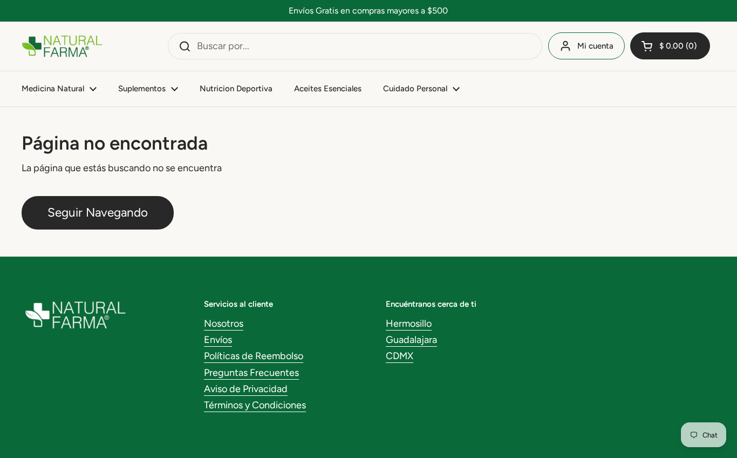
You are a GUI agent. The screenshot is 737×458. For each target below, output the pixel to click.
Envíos (218, 340)
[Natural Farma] (62, 46)
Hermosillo (409, 323)
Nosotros (223, 323)
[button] (670, 45)
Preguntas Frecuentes (251, 373)
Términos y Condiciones (255, 405)
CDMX (399, 356)
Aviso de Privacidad (246, 389)
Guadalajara (411, 340)
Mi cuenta (595, 46)
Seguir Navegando (97, 212)
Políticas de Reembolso (253, 356)
